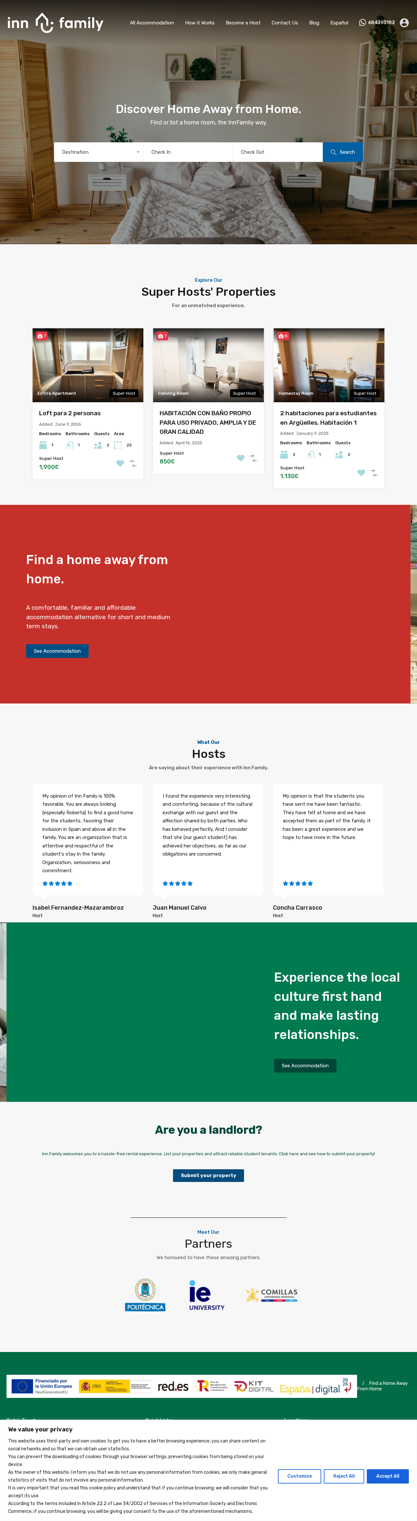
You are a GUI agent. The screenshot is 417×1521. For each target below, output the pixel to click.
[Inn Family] (55, 36)
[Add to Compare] (133, 463)
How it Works (200, 23)
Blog (314, 23)
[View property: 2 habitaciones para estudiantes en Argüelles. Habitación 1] (329, 365)
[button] (57, 651)
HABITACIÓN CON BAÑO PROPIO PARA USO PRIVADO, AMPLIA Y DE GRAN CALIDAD (208, 422)
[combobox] (98, 152)
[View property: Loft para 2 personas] (88, 365)
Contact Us (285, 23)
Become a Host (243, 23)
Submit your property (208, 1175)
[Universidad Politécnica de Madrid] (145, 1314)
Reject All (344, 1476)
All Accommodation (152, 23)
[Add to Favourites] (120, 463)
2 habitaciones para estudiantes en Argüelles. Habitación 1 (328, 417)
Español (339, 23)
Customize (299, 1476)
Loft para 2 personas (70, 413)
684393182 (381, 22)
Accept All (387, 1476)
